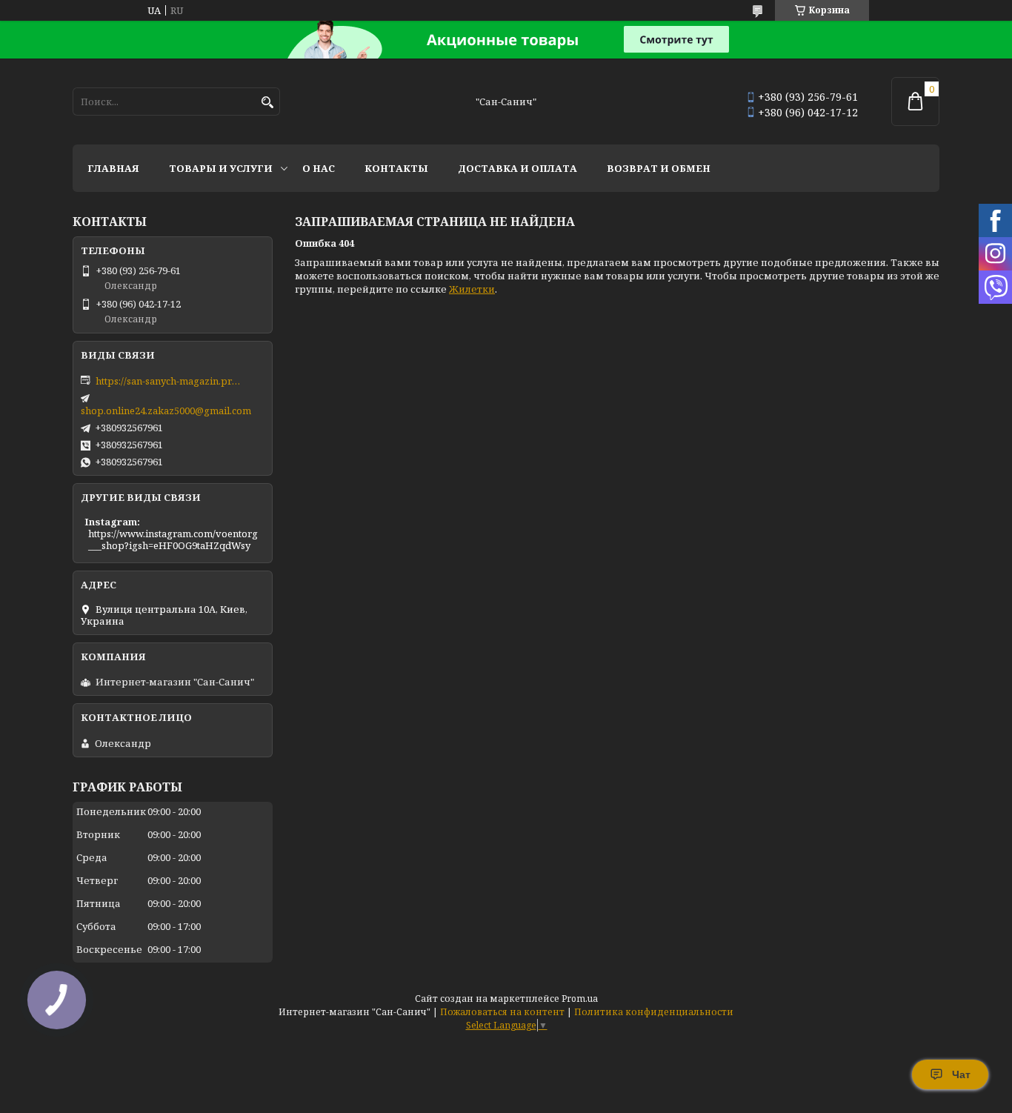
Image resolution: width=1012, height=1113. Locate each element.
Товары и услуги (221, 168)
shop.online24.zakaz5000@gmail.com (166, 410)
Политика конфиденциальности (653, 1012)
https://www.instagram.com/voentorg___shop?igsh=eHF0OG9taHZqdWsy (173, 539)
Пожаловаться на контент (502, 1012)
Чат (961, 1074)
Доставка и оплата (517, 168)
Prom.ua (580, 998)
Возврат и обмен (658, 168)
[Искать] (267, 103)
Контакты (396, 168)
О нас (318, 168)
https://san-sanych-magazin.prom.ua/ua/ (170, 381)
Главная (113, 168)
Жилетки (472, 289)
